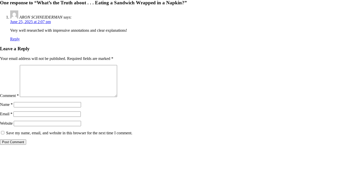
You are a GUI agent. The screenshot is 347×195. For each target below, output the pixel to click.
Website (6, 123)
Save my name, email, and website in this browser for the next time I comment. (69, 133)
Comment (9, 95)
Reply (15, 39)
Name (6, 104)
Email (6, 114)
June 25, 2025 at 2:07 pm (30, 22)
